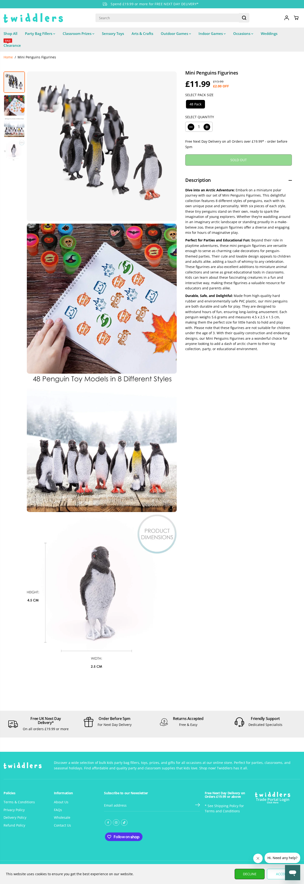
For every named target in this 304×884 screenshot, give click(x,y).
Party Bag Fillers (39, 33)
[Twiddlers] (33, 18)
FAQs (58, 810)
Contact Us (62, 825)
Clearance (12, 43)
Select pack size (199, 95)
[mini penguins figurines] (102, 146)
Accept (282, 874)
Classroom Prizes (77, 33)
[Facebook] (108, 822)
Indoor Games (211, 33)
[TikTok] (124, 822)
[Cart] (296, 18)
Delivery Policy (15, 817)
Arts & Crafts (142, 33)
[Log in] (286, 18)
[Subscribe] (197, 805)
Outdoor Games (175, 33)
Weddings (269, 33)
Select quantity (199, 117)
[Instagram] (116, 822)
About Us (61, 802)
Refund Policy (14, 825)
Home (8, 57)
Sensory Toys (113, 33)
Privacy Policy (14, 810)
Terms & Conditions (19, 802)
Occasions (242, 33)
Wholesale (62, 817)
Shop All (10, 33)
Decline (249, 874)
